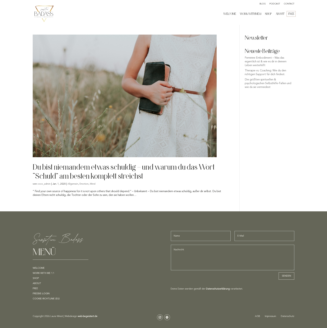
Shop (268, 13)
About (280, 13)
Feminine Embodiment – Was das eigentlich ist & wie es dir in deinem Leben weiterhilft (265, 62)
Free (291, 13)
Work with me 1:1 (250, 13)
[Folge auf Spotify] (167, 317)
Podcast (274, 4)
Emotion (84, 184)
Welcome (229, 13)
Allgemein (72, 184)
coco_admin (44, 184)
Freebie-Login (41, 293)
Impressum (270, 316)
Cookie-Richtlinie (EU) (46, 299)
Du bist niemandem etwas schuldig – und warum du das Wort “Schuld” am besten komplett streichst (124, 171)
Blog (263, 4)
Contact (289, 4)
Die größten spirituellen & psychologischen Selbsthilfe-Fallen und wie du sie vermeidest (268, 83)
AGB (258, 316)
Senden (286, 276)
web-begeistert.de (87, 316)
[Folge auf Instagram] (160, 317)
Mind (92, 184)
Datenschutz (287, 316)
